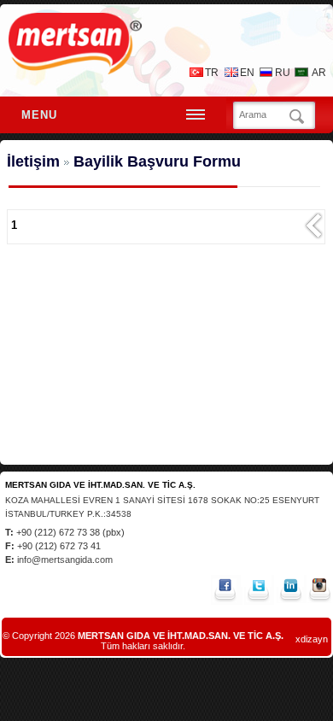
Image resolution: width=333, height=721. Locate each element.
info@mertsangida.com (64, 559)
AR (319, 73)
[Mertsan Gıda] (75, 69)
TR (212, 73)
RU (282, 73)
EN (247, 73)
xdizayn (311, 639)
